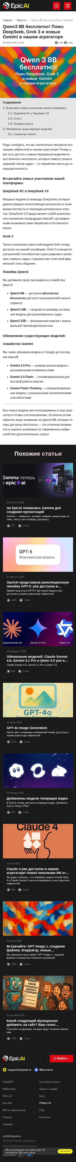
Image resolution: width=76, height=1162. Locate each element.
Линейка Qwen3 (23, 123)
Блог (42, 1095)
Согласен (65, 1151)
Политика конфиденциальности (19, 1146)
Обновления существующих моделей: (29, 128)
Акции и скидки (48, 1088)
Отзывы (7, 1117)
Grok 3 (18, 118)
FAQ (41, 1110)
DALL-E (7, 1095)
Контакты (44, 1117)
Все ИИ (7, 1103)
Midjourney (9, 1088)
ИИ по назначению (14, 1110)
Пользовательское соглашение (19, 1140)
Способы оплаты (49, 1081)
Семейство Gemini (25, 134)
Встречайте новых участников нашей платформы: (36, 107)
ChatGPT (8, 1081)
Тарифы (8, 1124)
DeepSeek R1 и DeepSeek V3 (31, 113)
